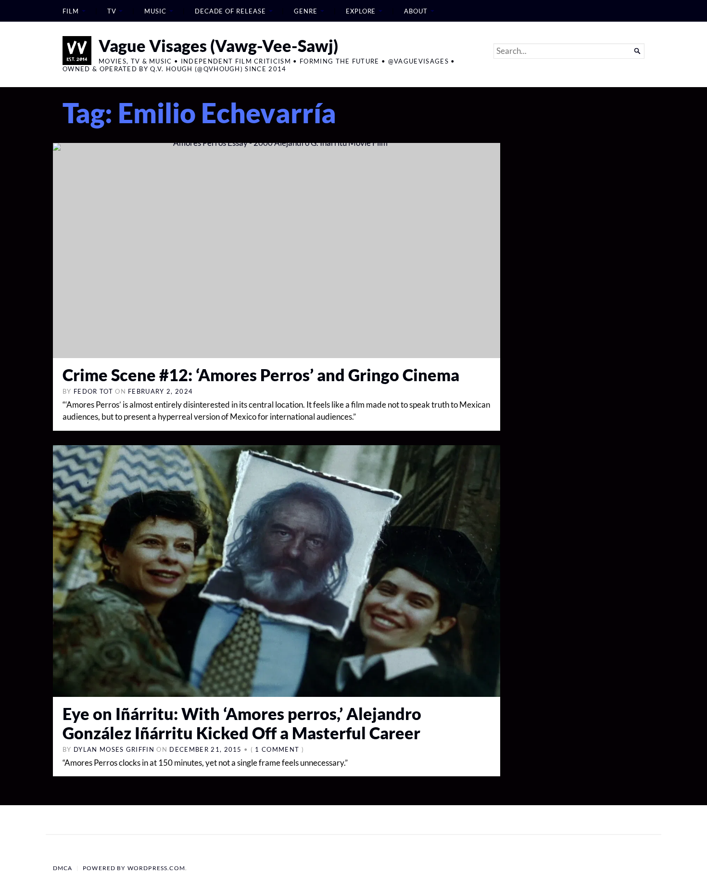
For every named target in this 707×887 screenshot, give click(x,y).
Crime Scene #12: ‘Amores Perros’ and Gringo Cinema (261, 375)
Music (155, 11)
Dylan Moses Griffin (114, 749)
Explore (361, 11)
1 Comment (277, 749)
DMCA (63, 868)
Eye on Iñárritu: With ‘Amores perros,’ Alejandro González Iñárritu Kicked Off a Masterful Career (242, 723)
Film (71, 11)
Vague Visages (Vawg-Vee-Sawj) (218, 45)
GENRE (305, 11)
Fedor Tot (93, 391)
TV (111, 11)
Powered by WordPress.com (134, 868)
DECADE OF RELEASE (230, 11)
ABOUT (416, 11)
